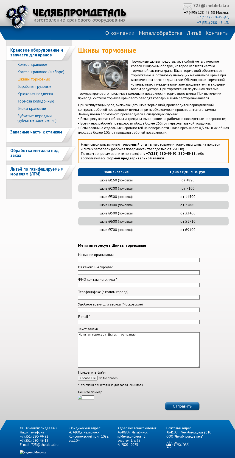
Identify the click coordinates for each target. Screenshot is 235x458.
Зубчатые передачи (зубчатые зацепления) (36, 118)
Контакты (217, 32)
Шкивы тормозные (33, 79)
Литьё (194, 32)
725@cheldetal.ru (211, 5)
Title (66, 16)
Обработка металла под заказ (34, 153)
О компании (119, 32)
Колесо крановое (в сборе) (40, 71)
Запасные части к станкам (36, 132)
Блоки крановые (31, 108)
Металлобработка (160, 32)
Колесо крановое (32, 64)
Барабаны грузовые (34, 86)
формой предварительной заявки (135, 158)
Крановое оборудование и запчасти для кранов (36, 52)
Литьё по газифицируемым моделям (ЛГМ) (37, 171)
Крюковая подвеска (35, 93)
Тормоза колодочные (35, 101)
